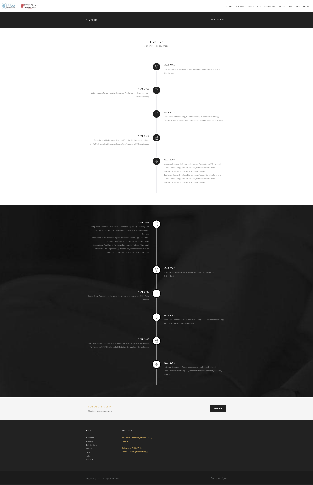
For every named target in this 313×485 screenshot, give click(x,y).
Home (213, 20)
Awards (282, 6)
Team (290, 6)
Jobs (88, 456)
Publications (269, 6)
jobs (298, 6)
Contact (89, 459)
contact (306, 6)
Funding (250, 6)
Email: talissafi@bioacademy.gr (135, 451)
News (259, 6)
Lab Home (229, 6)
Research (240, 6)
